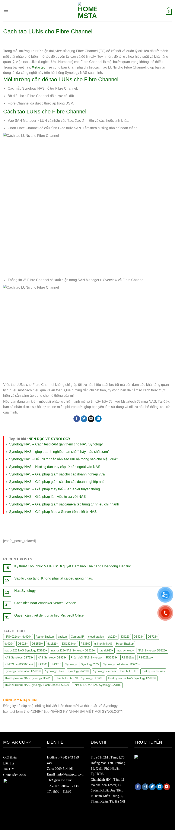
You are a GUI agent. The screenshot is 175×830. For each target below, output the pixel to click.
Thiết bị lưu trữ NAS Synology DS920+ (79, 678)
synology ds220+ (78, 671)
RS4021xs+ (146, 657)
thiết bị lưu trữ (129, 671)
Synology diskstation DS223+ (121, 664)
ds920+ (9, 643)
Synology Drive (54, 671)
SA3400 (42, 664)
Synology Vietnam (104, 671)
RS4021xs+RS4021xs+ (19, 664)
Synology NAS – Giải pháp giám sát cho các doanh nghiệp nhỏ (57, 482)
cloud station (96, 636)
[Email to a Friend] (91, 418)
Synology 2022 (90, 664)
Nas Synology (25, 590)
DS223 (125, 636)
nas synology (125, 650)
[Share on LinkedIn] (98, 418)
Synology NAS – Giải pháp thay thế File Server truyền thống (54, 489)
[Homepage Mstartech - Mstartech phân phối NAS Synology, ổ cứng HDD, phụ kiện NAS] (87, 11)
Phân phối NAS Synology (86, 657)
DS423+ (139, 636)
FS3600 (85, 643)
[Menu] (5, 11)
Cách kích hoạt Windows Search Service (45, 603)
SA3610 (56, 664)
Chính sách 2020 (14, 775)
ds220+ (112, 636)
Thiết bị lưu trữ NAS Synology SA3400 (97, 685)
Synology (71, 664)
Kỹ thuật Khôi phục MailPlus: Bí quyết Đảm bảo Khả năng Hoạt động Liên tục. (73, 566)
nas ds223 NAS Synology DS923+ (25, 650)
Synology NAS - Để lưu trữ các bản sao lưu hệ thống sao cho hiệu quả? (63, 459)
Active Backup (45, 636)
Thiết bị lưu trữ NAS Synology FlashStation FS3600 (36, 685)
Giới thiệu (10, 757)
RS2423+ (112, 657)
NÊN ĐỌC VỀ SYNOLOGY (49, 439)
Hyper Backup (125, 643)
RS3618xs (128, 657)
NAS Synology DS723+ (19, 657)
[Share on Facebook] (76, 418)
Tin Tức (8, 769)
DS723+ (153, 636)
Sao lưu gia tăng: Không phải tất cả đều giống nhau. (53, 578)
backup (62, 636)
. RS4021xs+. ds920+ (18, 636)
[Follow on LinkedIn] (159, 786)
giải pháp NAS (103, 643)
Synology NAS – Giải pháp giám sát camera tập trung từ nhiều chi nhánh (64, 504)
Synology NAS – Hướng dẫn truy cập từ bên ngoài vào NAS (54, 467)
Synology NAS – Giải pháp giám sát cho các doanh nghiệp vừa (57, 474)
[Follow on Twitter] (152, 786)
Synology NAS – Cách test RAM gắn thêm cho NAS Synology (56, 444)
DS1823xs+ (69, 643)
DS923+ (23, 643)
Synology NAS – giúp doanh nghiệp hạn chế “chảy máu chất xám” (59, 452)
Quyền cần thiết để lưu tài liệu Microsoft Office (49, 615)
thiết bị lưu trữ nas (153, 671)
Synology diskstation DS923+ (22, 671)
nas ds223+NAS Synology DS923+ (73, 650)
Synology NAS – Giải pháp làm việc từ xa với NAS (47, 496)
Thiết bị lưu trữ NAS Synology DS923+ (132, 678)
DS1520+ (37, 643)
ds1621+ (52, 643)
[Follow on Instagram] (145, 786)
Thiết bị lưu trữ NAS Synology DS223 (27, 678)
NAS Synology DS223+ (152, 650)
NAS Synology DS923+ (52, 657)
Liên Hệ (8, 763)
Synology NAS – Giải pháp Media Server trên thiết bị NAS (53, 512)
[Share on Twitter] (84, 418)
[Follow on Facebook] (138, 786)
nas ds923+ (106, 650)
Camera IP (77, 636)
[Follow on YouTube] (166, 786)
